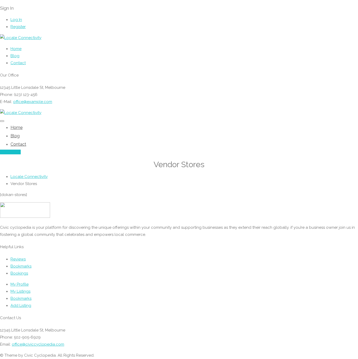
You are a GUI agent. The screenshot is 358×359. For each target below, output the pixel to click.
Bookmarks (20, 266)
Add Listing (10, 152)
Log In (16, 19)
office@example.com (32, 101)
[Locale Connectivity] (20, 37)
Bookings (19, 273)
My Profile (19, 284)
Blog (14, 55)
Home (15, 48)
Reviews (18, 259)
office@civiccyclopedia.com (38, 344)
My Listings (20, 291)
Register (18, 26)
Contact (18, 63)
